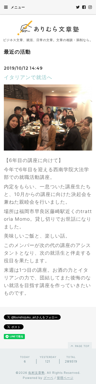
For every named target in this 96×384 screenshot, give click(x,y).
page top (81, 346)
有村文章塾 (36, 373)
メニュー (17, 7)
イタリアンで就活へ (28, 77)
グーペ (49, 378)
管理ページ (65, 378)
